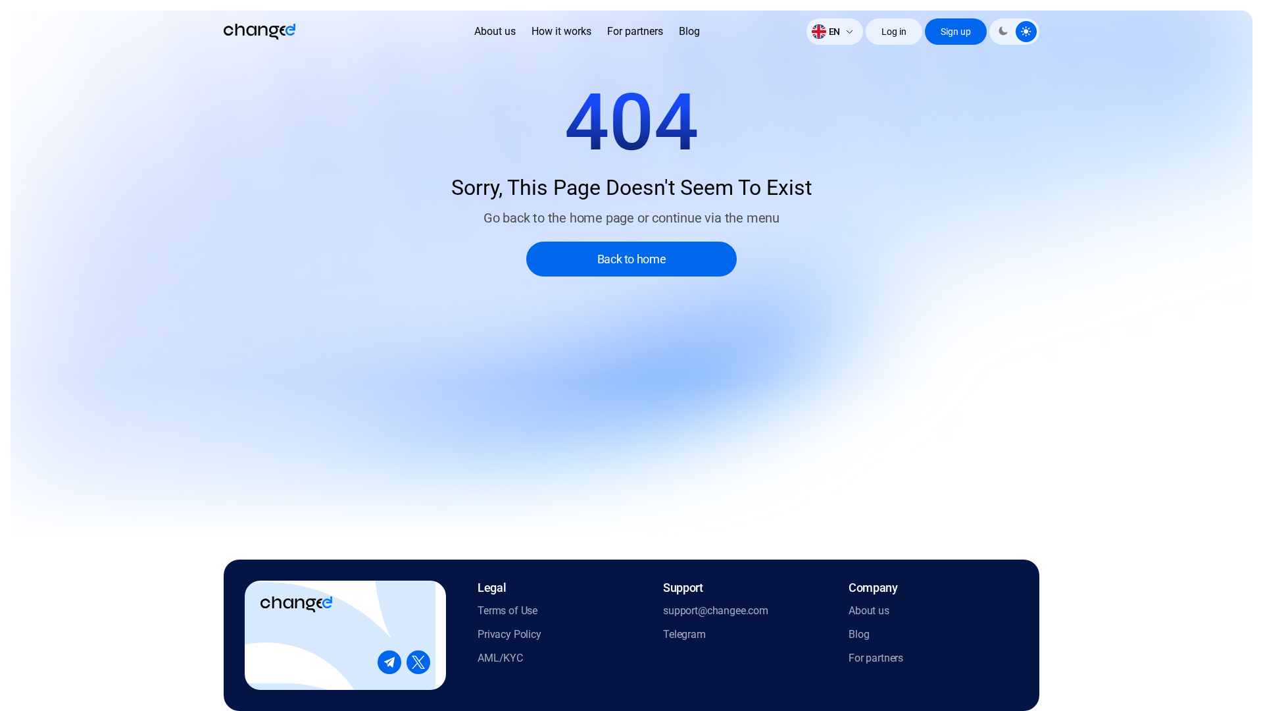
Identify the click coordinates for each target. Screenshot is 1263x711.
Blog (689, 31)
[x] (418, 662)
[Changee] (259, 32)
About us (495, 31)
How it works (561, 31)
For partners (635, 31)
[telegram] (389, 662)
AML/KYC (500, 658)
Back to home (631, 259)
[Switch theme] (1014, 31)
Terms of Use (507, 610)
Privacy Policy (509, 634)
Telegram (684, 634)
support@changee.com (715, 610)
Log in (893, 31)
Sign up (956, 31)
